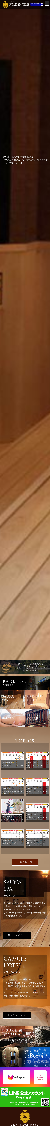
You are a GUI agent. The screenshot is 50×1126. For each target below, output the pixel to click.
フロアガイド (37, 718)
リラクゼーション (12, 718)
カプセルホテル (37, 699)
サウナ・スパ (12, 699)
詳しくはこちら (17, 935)
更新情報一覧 (25, 862)
